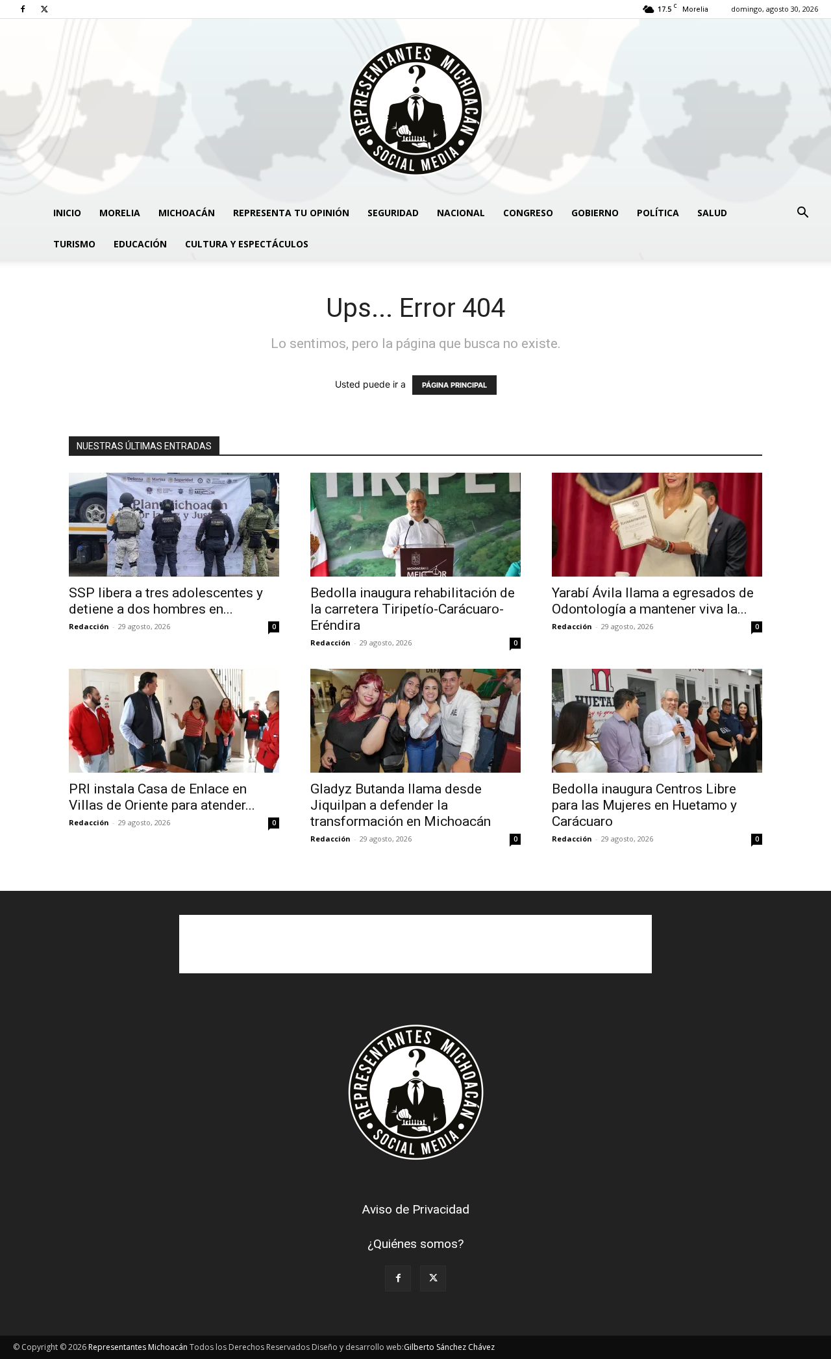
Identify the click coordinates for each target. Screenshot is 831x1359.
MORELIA (119, 212)
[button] (802, 214)
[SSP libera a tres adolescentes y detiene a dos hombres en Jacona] (174, 525)
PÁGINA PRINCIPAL (454, 385)
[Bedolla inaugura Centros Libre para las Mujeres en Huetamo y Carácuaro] (657, 721)
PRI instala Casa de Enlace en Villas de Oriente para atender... (162, 797)
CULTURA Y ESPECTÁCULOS (246, 244)
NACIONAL (461, 212)
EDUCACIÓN (140, 244)
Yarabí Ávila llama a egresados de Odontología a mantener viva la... (653, 601)
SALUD (712, 212)
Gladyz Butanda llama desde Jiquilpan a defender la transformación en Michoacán (400, 805)
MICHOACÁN (186, 212)
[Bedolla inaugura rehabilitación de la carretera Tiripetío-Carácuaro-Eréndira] (415, 525)
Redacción (89, 626)
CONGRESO (528, 212)
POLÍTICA (658, 212)
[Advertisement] (415, 944)
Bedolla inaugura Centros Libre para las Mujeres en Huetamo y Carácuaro (644, 805)
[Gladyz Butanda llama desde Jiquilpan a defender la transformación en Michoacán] (415, 721)
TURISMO (74, 244)
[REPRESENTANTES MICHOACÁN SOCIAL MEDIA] (415, 108)
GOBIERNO (595, 212)
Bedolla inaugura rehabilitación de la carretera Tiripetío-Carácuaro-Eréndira (412, 609)
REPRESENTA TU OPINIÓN (291, 212)
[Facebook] (22, 9)
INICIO (67, 212)
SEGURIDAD (393, 212)
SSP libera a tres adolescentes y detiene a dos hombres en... (166, 601)
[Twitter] (44, 9)
